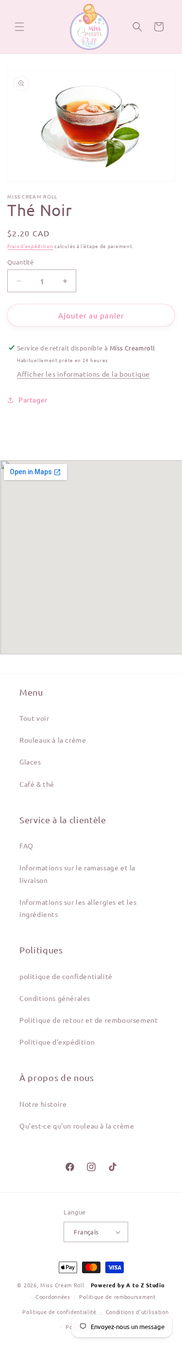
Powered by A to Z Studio (128, 1285)
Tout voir (34, 718)
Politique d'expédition (57, 1041)
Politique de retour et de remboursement (88, 1019)
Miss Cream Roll (62, 1285)
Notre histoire (42, 1103)
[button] (19, 26)
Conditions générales (54, 998)
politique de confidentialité (66, 976)
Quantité (20, 262)
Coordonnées (52, 1296)
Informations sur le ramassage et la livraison (77, 873)
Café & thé (36, 784)
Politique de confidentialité (59, 1311)
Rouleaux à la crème (52, 739)
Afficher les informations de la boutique (83, 373)
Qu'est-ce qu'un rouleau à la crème (76, 1125)
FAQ (26, 845)
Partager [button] (33, 399)
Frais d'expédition (30, 245)
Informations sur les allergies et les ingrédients (77, 908)
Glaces (30, 761)
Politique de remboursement (117, 1296)
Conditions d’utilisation (137, 1311)
